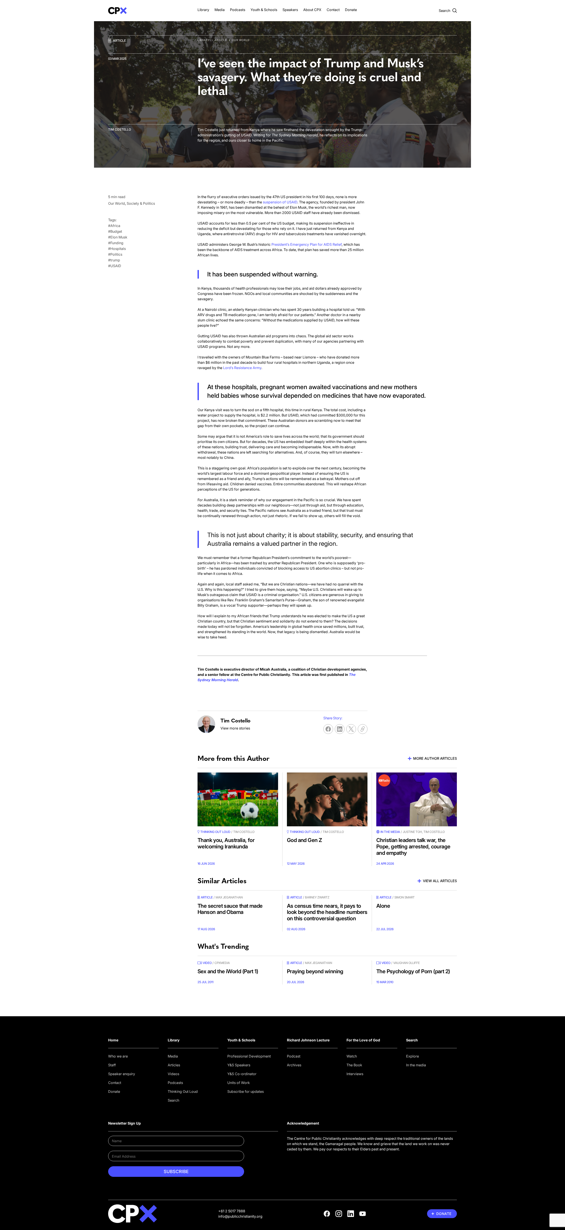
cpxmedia (222, 963)
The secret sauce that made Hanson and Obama (230, 909)
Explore (412, 1056)
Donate (351, 10)
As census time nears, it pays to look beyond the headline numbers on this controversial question (327, 912)
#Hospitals (117, 248)
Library (203, 10)
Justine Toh (412, 832)
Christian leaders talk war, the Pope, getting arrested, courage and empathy (413, 846)
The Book (354, 1065)
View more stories (235, 728)
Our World (240, 40)
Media (220, 10)
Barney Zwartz (317, 897)
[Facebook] (327, 1213)
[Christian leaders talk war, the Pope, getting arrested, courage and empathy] (416, 799)
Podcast (293, 1056)
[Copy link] (362, 729)
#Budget (115, 231)
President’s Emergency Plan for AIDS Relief (306, 244)
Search (173, 1100)
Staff (112, 1065)
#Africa (114, 225)
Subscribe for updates (245, 1091)
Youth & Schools (263, 10)
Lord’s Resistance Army (242, 368)
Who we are (118, 1056)
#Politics (115, 254)
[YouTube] (362, 1213)
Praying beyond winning (315, 971)
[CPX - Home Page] (148, 10)
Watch (352, 1056)
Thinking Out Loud (183, 1091)
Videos (173, 1074)
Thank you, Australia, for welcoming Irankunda (226, 843)
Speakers (290, 10)
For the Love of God (363, 1040)
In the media (416, 1065)
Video (207, 963)
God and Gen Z (304, 840)
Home (113, 1040)
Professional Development (249, 1056)
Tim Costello (119, 129)
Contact (333, 10)
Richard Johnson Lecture (308, 1040)
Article (119, 40)
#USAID (114, 266)
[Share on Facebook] (328, 729)
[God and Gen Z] (327, 799)
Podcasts (237, 10)
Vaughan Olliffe (406, 963)
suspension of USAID (280, 202)
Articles (174, 1065)
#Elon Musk (117, 237)
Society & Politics (141, 203)
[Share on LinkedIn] (340, 729)
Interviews (355, 1074)
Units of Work (238, 1082)
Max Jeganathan (229, 897)
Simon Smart (404, 897)
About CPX (312, 10)
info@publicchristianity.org (240, 1216)
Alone (383, 906)
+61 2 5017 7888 (231, 1211)
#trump (114, 260)
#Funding (115, 243)
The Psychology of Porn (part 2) (413, 971)
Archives (294, 1065)
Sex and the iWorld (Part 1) (228, 971)
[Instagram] (338, 1213)
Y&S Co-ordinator (241, 1074)
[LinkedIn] (350, 1213)
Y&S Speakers (238, 1065)
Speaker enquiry (121, 1074)
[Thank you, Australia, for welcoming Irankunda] (238, 799)
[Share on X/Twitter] (351, 729)
